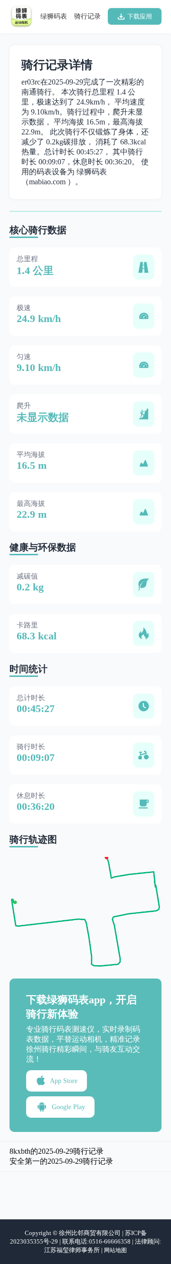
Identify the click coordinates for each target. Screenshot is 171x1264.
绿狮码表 (53, 16)
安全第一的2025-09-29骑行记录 (61, 1161)
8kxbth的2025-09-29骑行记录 (57, 1151)
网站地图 (115, 1250)
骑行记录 (87, 16)
